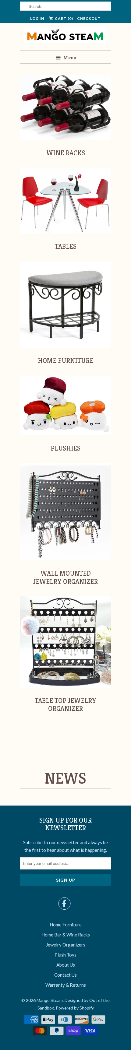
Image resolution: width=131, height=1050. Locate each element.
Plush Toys (65, 954)
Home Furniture (66, 924)
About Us (65, 964)
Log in (37, 18)
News (65, 778)
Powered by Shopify (75, 1007)
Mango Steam (50, 1000)
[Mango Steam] (66, 36)
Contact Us (65, 975)
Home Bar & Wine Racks (65, 934)
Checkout (89, 18)
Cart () (63, 18)
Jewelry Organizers (65, 944)
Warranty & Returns (65, 985)
